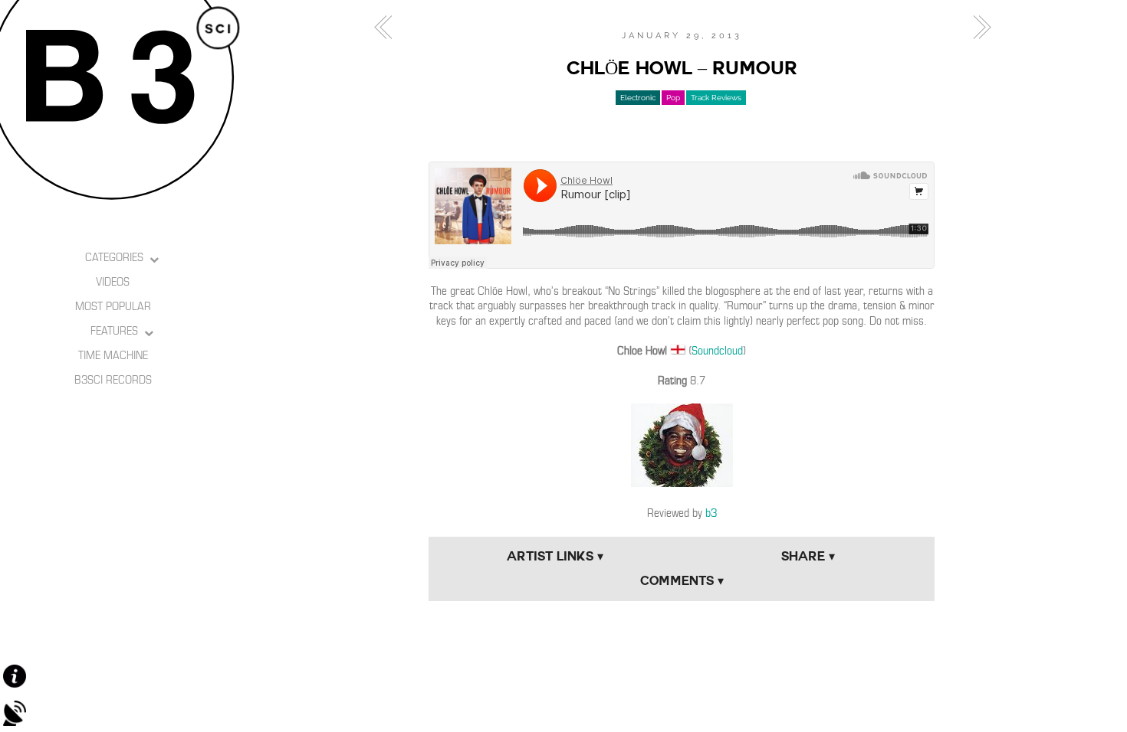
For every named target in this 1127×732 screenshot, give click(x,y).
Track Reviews (716, 97)
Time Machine (113, 355)
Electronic (638, 97)
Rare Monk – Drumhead (387, 27)
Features (114, 331)
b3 (711, 513)
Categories (114, 257)
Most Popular (113, 306)
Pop (673, 97)
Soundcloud (717, 351)
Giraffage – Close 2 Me (977, 27)
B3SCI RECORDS (113, 380)
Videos (113, 282)
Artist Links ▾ (555, 556)
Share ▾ (808, 556)
